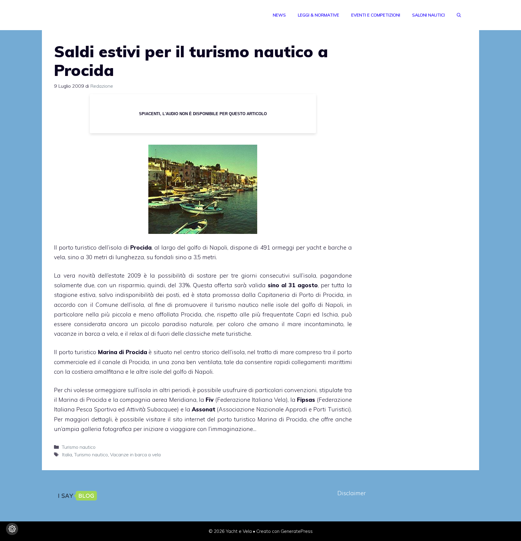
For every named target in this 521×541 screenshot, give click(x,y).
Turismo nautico (79, 447)
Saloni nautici (428, 15)
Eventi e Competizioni (375, 15)
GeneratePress (297, 531)
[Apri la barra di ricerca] (459, 15)
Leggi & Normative (318, 15)
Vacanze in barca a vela (135, 454)
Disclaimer (351, 493)
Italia (67, 454)
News (279, 15)
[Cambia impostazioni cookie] (12, 529)
